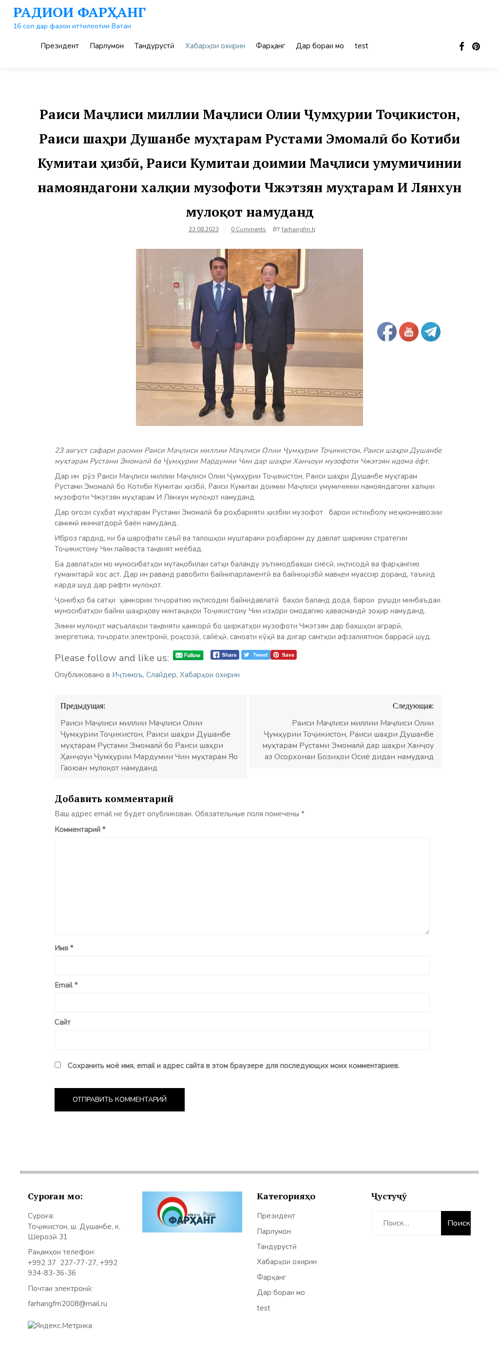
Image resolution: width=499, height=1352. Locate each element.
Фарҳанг (270, 46)
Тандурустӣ (154, 46)
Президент (59, 46)
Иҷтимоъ (127, 675)
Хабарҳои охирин (215, 46)
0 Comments (248, 229)
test (361, 46)
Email (66, 985)
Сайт (63, 1022)
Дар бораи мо (320, 46)
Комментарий (80, 829)
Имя (64, 948)
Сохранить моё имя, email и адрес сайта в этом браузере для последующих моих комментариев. (234, 1065)
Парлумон (107, 46)
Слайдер (161, 675)
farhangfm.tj (298, 229)
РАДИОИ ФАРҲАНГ (79, 12)
